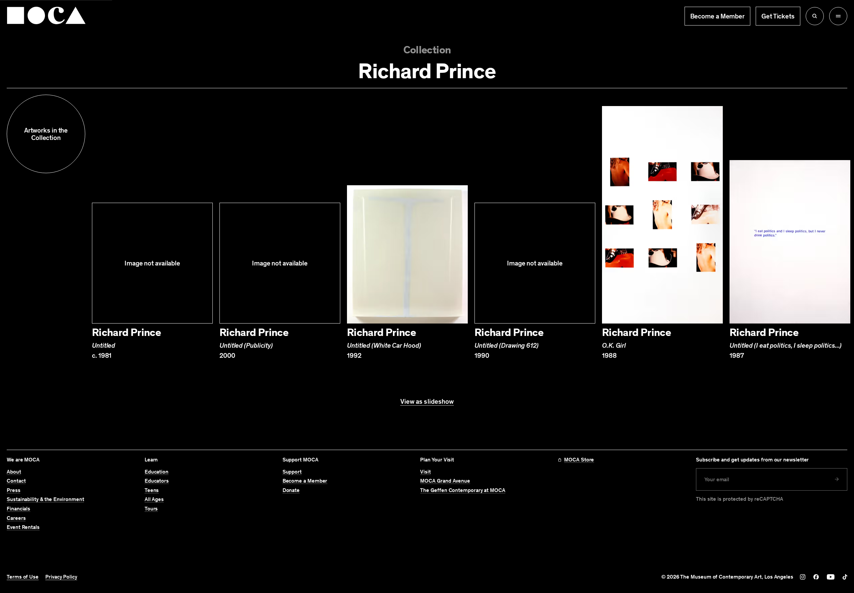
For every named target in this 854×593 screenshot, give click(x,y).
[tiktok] (845, 577)
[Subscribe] (837, 479)
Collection (427, 50)
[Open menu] (838, 16)
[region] (427, 230)
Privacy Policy (61, 577)
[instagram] (802, 577)
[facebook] (816, 577)
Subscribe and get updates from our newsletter (752, 460)
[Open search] (815, 16)
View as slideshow (427, 401)
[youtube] (831, 577)
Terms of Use (23, 577)
